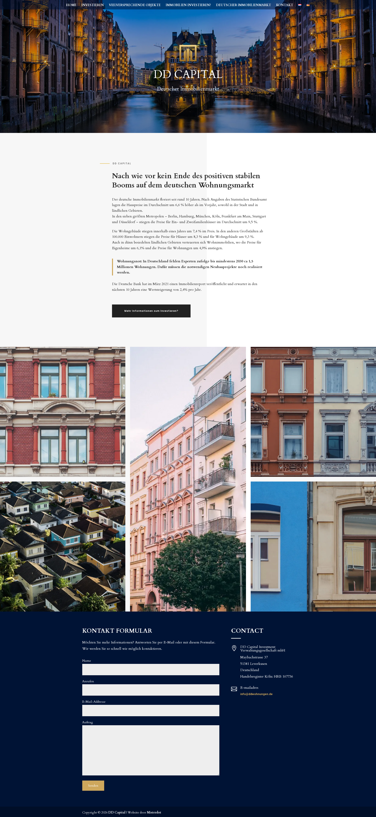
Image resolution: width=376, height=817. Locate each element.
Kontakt (284, 5)
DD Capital (117, 812)
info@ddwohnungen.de (256, 694)
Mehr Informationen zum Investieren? (151, 311)
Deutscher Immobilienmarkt (243, 5)
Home (71, 5)
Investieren (92, 5)
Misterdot (154, 812)
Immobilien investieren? (188, 5)
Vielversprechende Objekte (135, 5)
